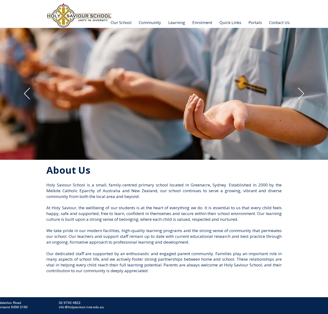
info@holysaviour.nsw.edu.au (81, 307)
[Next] (301, 94)
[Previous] (27, 94)
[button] (121, 22)
